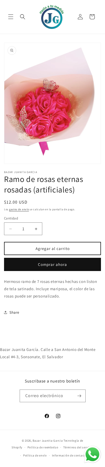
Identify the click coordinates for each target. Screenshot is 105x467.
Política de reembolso (42, 447)
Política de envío (35, 455)
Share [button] (14, 312)
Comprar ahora (52, 264)
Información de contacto (69, 455)
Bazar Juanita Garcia (48, 440)
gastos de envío (19, 209)
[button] (11, 17)
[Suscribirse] (79, 396)
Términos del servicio (78, 447)
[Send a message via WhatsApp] (92, 454)
